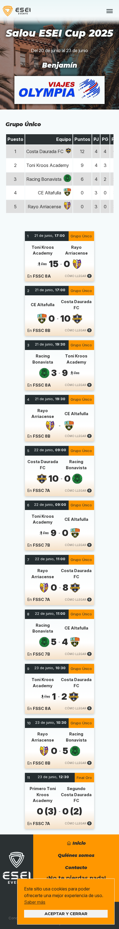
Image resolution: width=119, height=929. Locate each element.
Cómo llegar (76, 276)
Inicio (78, 843)
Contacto (76, 867)
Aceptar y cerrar (66, 913)
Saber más (34, 902)
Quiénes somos (76, 855)
